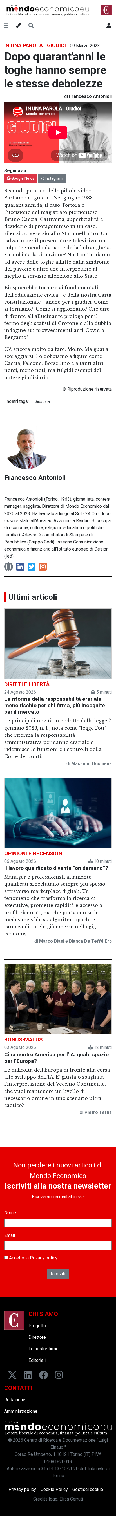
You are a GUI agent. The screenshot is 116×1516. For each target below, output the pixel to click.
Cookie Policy (54, 1489)
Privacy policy (43, 1258)
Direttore (37, 1337)
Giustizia (42, 401)
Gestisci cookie (87, 1489)
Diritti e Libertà (27, 684)
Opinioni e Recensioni (34, 853)
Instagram (53, 178)
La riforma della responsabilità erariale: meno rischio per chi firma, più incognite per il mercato (54, 705)
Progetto (37, 1325)
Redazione (14, 1399)
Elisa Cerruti (71, 1499)
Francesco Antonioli (35, 478)
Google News (22, 178)
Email (9, 1235)
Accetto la (32, 1258)
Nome (10, 1212)
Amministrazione (20, 1411)
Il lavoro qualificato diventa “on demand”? (56, 868)
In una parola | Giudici (35, 45)
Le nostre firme (43, 1348)
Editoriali (37, 1360)
